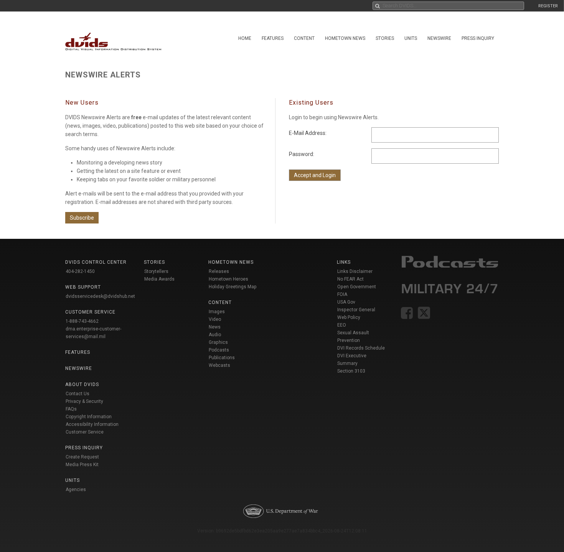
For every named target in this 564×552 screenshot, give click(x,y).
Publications (222, 357)
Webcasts (219, 365)
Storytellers (156, 271)
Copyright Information (89, 416)
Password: (301, 154)
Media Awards (159, 279)
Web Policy (348, 317)
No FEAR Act (350, 279)
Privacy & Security (84, 401)
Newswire (439, 38)
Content (304, 38)
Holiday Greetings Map (233, 286)
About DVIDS (82, 384)
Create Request (82, 457)
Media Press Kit (82, 464)
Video (215, 319)
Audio (215, 334)
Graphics (218, 342)
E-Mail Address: (308, 133)
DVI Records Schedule (361, 348)
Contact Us (77, 393)
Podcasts (219, 350)
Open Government (356, 286)
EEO (341, 325)
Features (273, 38)
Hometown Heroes (228, 279)
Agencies (76, 489)
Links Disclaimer (355, 271)
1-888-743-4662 (82, 321)
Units (410, 38)
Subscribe (82, 218)
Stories (385, 38)
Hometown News (345, 38)
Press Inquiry (478, 38)
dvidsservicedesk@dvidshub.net (100, 296)
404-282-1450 (80, 271)
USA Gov (346, 302)
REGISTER (548, 5)
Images (217, 311)
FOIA (342, 294)
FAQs (71, 409)
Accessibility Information (92, 424)
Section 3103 (351, 371)
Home (244, 38)
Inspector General (356, 309)
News (215, 327)
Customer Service (85, 432)
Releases (219, 271)
